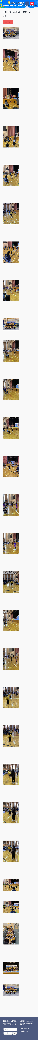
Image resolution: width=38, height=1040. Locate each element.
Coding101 (24, 1031)
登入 (14, 1033)
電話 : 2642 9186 (27, 1021)
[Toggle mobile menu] (37, 1)
